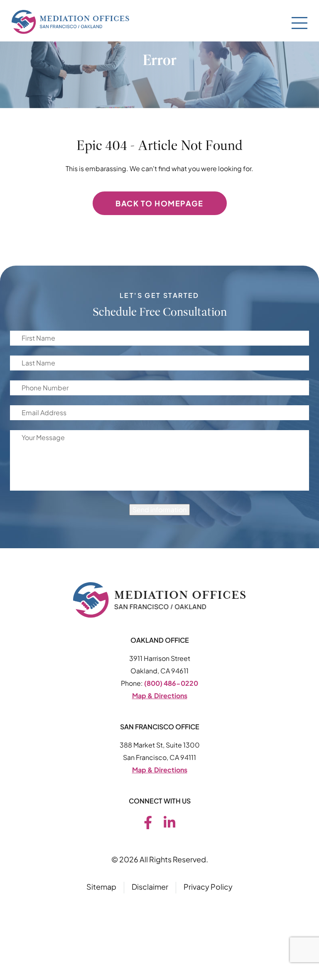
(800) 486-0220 (171, 683)
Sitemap (101, 886)
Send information (159, 509)
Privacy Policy (208, 886)
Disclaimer (150, 886)
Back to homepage (159, 203)
